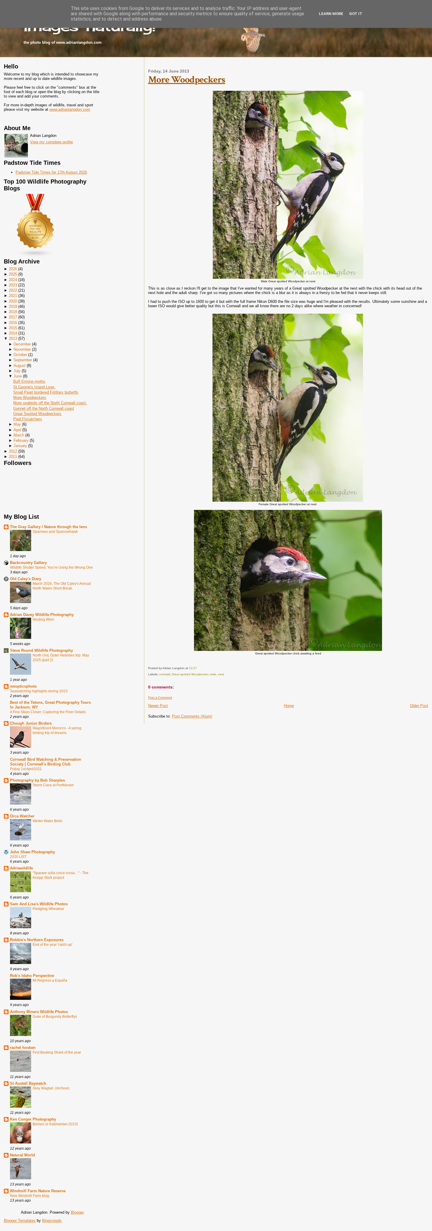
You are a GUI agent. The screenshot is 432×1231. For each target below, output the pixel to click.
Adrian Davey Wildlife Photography (42, 614)
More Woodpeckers (29, 397)
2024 (13, 280)
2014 (13, 333)
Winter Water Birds (47, 821)
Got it (355, 13)
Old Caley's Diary (25, 579)
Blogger (77, 1212)
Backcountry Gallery (28, 562)
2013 (13, 338)
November (22, 349)
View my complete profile (51, 142)
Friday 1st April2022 (26, 769)
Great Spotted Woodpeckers (37, 414)
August (20, 365)
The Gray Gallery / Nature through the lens (48, 527)
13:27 (193, 668)
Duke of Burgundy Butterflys (55, 1017)
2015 (13, 328)
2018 (13, 312)
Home (289, 705)
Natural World (22, 1155)
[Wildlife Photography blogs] (35, 256)
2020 (13, 301)
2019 (13, 306)
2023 (13, 285)
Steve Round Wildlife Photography (41, 650)
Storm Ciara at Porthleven (53, 785)
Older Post (419, 705)
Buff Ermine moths (29, 381)
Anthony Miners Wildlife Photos (39, 1012)
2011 (13, 456)
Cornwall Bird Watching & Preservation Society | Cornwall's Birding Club (45, 761)
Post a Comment (160, 697)
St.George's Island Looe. (34, 387)
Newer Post (158, 705)
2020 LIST (18, 857)
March (19, 435)
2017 (13, 317)
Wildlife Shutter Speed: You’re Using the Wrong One (51, 567)
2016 (13, 322)
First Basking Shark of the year (57, 1052)
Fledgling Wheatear (48, 909)
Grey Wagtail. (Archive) (51, 1088)
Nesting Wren (43, 619)
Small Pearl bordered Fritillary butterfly (45, 392)
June (18, 376)
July (17, 371)
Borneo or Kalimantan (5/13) (55, 1124)
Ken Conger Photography (33, 1119)
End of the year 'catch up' (52, 945)
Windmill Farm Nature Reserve (38, 1191)
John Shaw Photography (32, 852)
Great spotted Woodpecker (190, 674)
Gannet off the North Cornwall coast (43, 408)
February (21, 440)
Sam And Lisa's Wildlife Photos (39, 904)
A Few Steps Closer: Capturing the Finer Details (48, 712)
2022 (13, 290)
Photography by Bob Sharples (37, 780)
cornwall (164, 674)
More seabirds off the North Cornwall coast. (50, 403)
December (22, 344)
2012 (13, 451)
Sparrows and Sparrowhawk (55, 532)
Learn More (331, 13)
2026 (13, 269)
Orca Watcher (22, 816)
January (20, 446)
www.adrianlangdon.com (69, 109)
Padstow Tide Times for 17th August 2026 (51, 172)
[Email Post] (198, 668)
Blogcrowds (52, 1220)
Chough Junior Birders (31, 723)
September (23, 360)
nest (221, 674)
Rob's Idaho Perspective (32, 975)
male (213, 674)
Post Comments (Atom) (192, 716)
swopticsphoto (23, 686)
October (20, 354)
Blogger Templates (20, 1220)
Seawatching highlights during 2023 (39, 691)
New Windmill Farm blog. (30, 1196)
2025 (13, 274)
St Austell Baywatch (28, 1083)
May (17, 424)
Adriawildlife (21, 868)
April (17, 430)
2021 (13, 295)
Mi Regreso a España (50, 980)
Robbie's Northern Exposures (36, 940)
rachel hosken (23, 1047)
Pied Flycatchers (27, 419)
